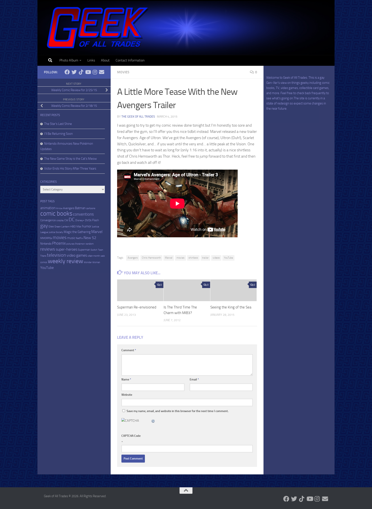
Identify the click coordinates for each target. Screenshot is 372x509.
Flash (95, 220)
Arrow (59, 208)
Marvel (168, 257)
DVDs (88, 220)
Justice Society (56, 232)
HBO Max (75, 226)
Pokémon (80, 243)
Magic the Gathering (77, 232)
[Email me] (101, 72)
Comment (128, 350)
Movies (123, 72)
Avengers (133, 257)
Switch (94, 249)
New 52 (90, 238)
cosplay (60, 220)
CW (66, 220)
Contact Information (130, 60)
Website (126, 395)
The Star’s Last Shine (58, 124)
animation (48, 208)
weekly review (65, 261)
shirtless (193, 257)
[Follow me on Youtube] (87, 72)
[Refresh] (153, 421)
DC (72, 219)
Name (126, 379)
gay (44, 226)
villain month (94, 255)
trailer (205, 257)
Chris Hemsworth (151, 257)
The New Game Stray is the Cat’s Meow (70, 159)
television (56, 255)
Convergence (48, 220)
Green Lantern (62, 226)
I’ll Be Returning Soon (58, 134)
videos (216, 257)
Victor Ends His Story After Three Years (70, 168)
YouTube (228, 257)
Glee (51, 226)
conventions (83, 214)
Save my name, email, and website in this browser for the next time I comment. (177, 411)
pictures (70, 243)
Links (91, 60)
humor (86, 226)
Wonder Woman (92, 262)
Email (194, 379)
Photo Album (68, 60)
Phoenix (59, 243)
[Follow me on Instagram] (94, 72)
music (71, 238)
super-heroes (66, 249)
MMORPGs (46, 238)
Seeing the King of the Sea (230, 307)
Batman (80, 208)
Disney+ (79, 220)
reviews (47, 249)
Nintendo (45, 243)
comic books (56, 213)
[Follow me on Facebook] (67, 72)
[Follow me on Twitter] (74, 72)
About (105, 60)
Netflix (79, 238)
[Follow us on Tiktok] (81, 72)
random (89, 243)
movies (180, 257)
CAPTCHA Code (131, 436)
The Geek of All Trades (138, 116)
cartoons (90, 208)
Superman (84, 249)
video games (77, 255)
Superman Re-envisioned (136, 307)
